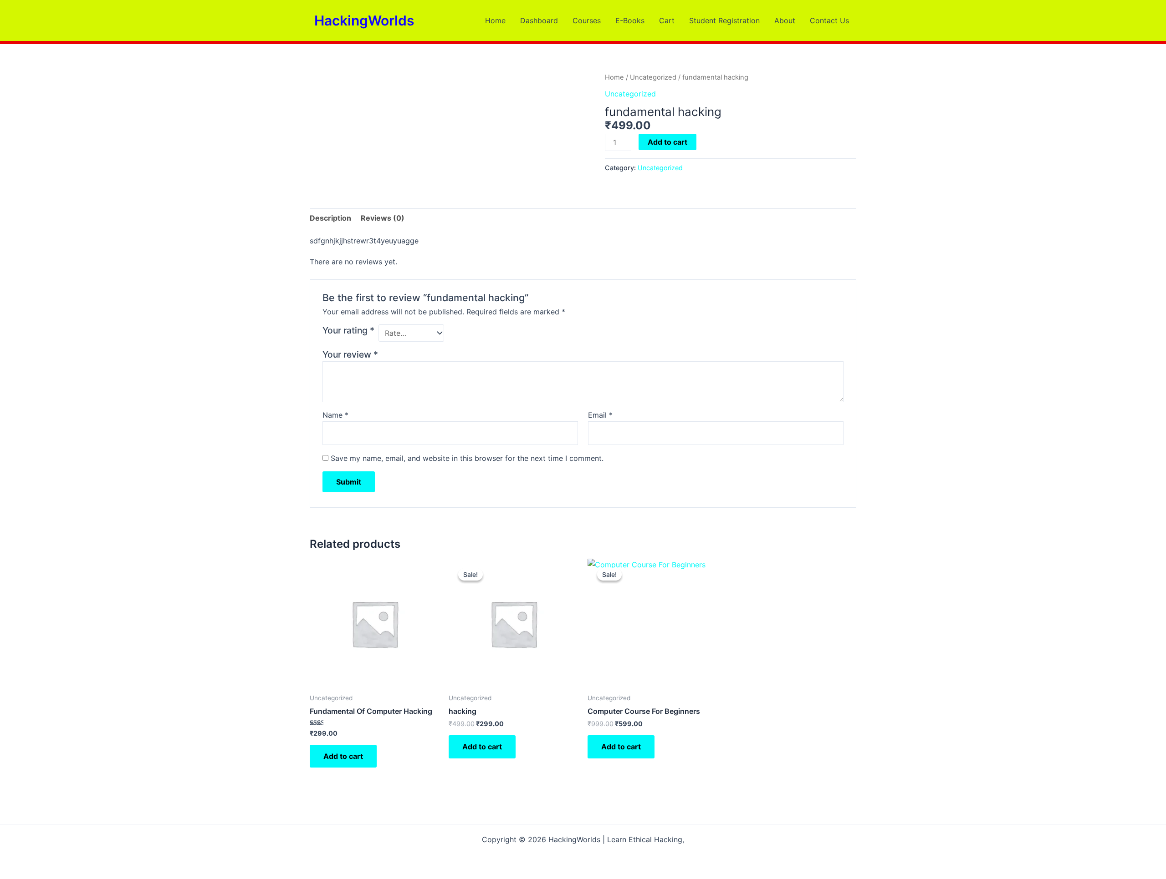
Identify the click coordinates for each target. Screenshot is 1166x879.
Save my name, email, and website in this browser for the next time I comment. (467, 458)
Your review (350, 354)
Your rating (348, 330)
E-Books (629, 20)
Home (495, 20)
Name (335, 414)
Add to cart (667, 141)
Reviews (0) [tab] (382, 217)
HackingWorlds (364, 20)
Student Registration (724, 20)
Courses (587, 20)
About (784, 20)
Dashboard (539, 20)
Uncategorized (653, 77)
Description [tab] (330, 217)
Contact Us (829, 20)
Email (600, 414)
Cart (667, 20)
